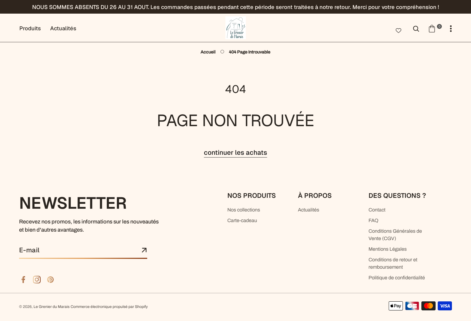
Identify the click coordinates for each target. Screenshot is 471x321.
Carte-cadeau (242, 220)
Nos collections (243, 210)
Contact (377, 210)
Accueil (208, 52)
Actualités (308, 210)
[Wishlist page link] (398, 30)
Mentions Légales (388, 249)
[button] (435, 28)
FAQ (373, 220)
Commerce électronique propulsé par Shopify (109, 307)
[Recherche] (416, 28)
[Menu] (451, 29)
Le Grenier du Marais (52, 307)
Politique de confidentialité (397, 277)
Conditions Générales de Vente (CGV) (395, 234)
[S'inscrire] (144, 250)
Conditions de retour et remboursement (393, 263)
